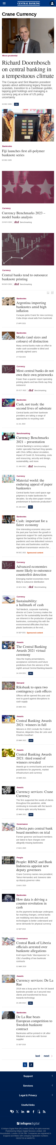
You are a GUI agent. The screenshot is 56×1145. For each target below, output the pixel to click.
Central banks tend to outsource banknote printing (25, 277)
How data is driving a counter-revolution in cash (31, 903)
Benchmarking (23, 433)
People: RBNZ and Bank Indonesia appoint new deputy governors (34, 866)
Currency (6, 208)
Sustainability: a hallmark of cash (30, 603)
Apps (39, 1111)
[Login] (52, 3)
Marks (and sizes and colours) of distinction (32, 339)
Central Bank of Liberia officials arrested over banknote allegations (33, 947)
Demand (20, 683)
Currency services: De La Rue (34, 982)
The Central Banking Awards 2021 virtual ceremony (31, 650)
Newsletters (28, 1111)
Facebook (33, 1111)
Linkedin (22, 1111)
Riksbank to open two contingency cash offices (34, 689)
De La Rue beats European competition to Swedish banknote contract (34, 1023)
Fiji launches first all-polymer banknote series (23, 153)
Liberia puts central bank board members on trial (34, 830)
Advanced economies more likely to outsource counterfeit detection (34, 570)
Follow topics (12, 1111)
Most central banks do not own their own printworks (35, 373)
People (20, 857)
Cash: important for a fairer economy (31, 523)
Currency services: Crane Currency (34, 794)
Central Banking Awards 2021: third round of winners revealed (34, 758)
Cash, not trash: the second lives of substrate (34, 406)
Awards (20, 642)
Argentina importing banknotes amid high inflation (31, 307)
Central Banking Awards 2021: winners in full (34, 723)
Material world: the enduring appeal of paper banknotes (34, 484)
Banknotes (7, 146)
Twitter (17, 1111)
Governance (22, 824)
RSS (44, 1111)
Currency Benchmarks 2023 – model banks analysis (23, 215)
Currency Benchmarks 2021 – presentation (32, 440)
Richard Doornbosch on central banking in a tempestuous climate (28, 69)
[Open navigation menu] (3, 3)
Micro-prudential (9, 55)
